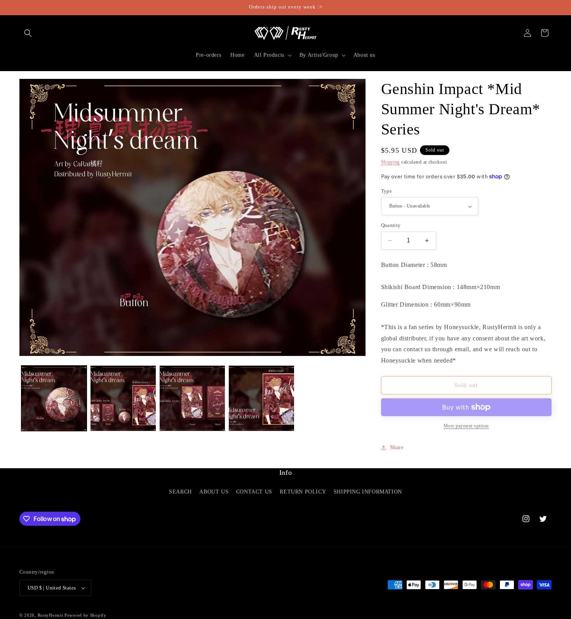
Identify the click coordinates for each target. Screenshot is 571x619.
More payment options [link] (466, 426)
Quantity (391, 225)
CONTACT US (254, 492)
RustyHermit (50, 615)
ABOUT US (213, 492)
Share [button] (397, 447)
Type (386, 191)
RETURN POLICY (303, 492)
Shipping (390, 162)
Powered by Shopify (85, 615)
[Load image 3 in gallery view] (192, 398)
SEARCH (180, 492)
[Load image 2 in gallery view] (123, 398)
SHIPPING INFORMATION (368, 492)
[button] (28, 33)
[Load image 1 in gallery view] (54, 398)
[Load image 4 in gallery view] (261, 398)
